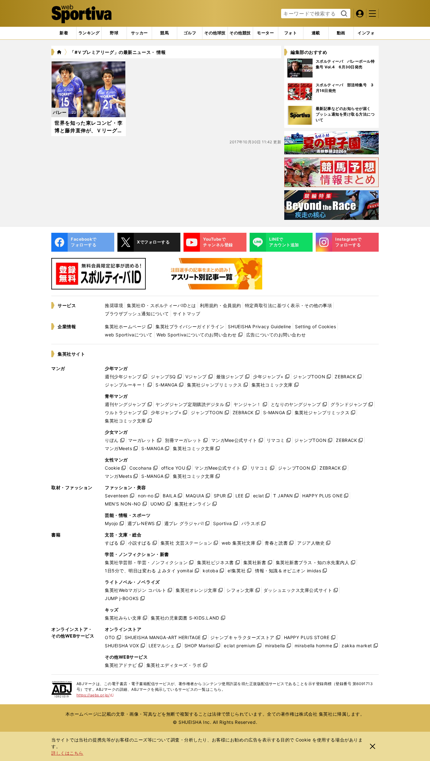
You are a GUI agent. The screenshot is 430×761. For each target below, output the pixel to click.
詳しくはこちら (67, 753)
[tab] (114, 33)
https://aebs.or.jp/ (95, 695)
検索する (343, 14)
